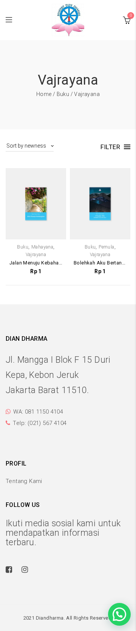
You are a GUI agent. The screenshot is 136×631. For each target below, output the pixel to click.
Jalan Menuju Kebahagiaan (35, 263)
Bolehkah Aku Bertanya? (100, 263)
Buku (63, 94)
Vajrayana (36, 254)
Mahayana (42, 247)
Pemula (106, 247)
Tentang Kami (24, 481)
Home (44, 94)
